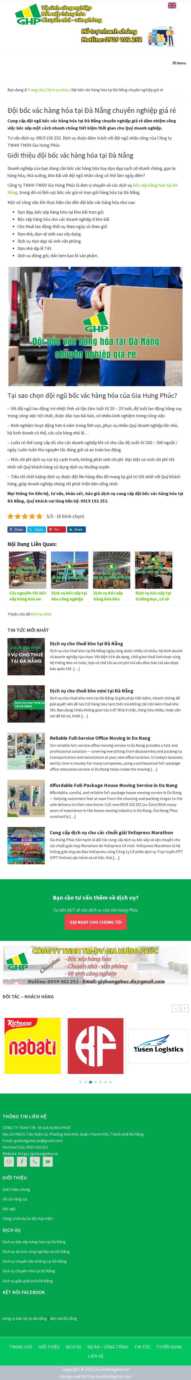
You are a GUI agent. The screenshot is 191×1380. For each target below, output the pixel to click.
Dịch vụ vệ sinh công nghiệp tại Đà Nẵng (36, 1251)
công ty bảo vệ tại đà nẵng (24, 1318)
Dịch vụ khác (41, 613)
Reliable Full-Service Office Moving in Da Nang (100, 738)
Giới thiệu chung (16, 1189)
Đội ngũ (9, 1208)
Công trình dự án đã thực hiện (27, 1218)
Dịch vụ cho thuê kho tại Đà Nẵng (86, 643)
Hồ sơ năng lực (15, 1198)
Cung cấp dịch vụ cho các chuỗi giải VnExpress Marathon (111, 832)
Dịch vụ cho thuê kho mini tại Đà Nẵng (92, 691)
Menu (181, 62)
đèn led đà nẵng (63, 1318)
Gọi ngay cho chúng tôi (96, 922)
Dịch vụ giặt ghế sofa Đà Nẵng (27, 1280)
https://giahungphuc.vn (38, 1153)
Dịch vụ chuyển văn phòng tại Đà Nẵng (34, 1261)
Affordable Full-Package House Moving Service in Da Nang (114, 785)
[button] (185, 1008)
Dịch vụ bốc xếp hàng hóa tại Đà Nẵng (34, 1241)
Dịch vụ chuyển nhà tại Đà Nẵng (28, 1270)
